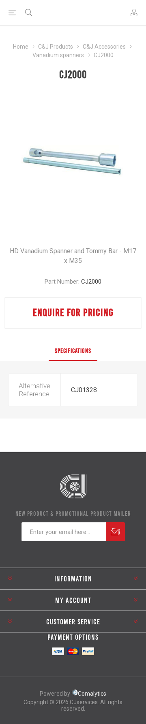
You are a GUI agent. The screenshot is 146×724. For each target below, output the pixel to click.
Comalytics (92, 693)
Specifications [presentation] (73, 350)
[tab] (73, 351)
